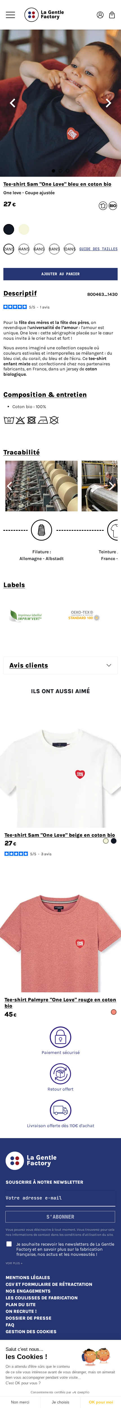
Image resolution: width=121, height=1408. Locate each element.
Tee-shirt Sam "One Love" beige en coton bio (60, 835)
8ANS (54, 249)
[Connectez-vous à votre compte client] (100, 14)
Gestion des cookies (31, 1331)
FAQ (10, 1325)
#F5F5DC (24, 229)
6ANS (39, 249)
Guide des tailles (98, 249)
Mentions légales (28, 1277)
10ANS (69, 249)
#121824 (8, 229)
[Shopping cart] (112, 14)
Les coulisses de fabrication (42, 1297)
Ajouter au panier (60, 274)
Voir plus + (14, 1263)
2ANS (8, 249)
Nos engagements (28, 1291)
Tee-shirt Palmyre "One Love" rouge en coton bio (60, 1003)
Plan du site (21, 1304)
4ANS (24, 249)
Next (114, 486)
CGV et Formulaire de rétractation (49, 1284)
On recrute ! (21, 1311)
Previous (6, 486)
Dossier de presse (28, 1318)
